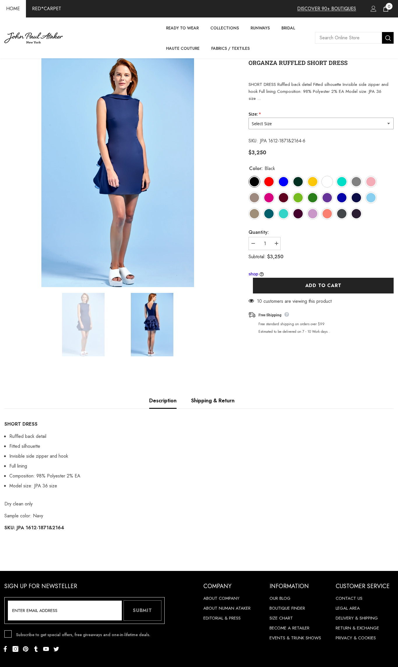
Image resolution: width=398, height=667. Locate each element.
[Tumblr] (35, 649)
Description (163, 400)
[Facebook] (5, 649)
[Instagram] (15, 649)
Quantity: (259, 232)
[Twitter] (56, 649)
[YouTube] (46, 649)
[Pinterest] (25, 649)
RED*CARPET (46, 8)
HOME (13, 8)
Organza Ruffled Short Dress (298, 62)
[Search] (354, 38)
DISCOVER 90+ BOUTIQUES (326, 8)
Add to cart (323, 285)
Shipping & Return (213, 400)
